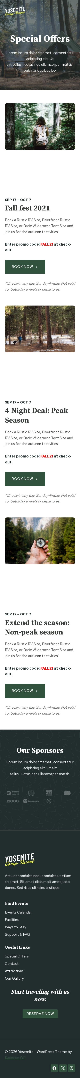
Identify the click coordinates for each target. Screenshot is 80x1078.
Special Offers (17, 956)
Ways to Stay (15, 927)
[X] (63, 1068)
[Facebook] (54, 1068)
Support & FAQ (17, 934)
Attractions (14, 971)
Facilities (12, 919)
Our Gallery (14, 978)
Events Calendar (18, 912)
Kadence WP (15, 1057)
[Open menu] (71, 11)
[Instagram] (71, 1068)
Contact (12, 963)
